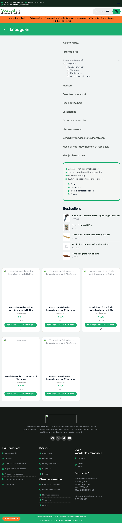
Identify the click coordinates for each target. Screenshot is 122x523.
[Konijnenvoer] (68, 73)
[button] (118, 3)
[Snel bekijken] (22, 320)
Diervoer (44, 448)
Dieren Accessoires (50, 479)
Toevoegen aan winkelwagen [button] (20, 325)
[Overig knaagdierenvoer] (68, 76)
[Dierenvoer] (64, 64)
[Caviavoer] (68, 70)
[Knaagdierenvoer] (66, 67)
